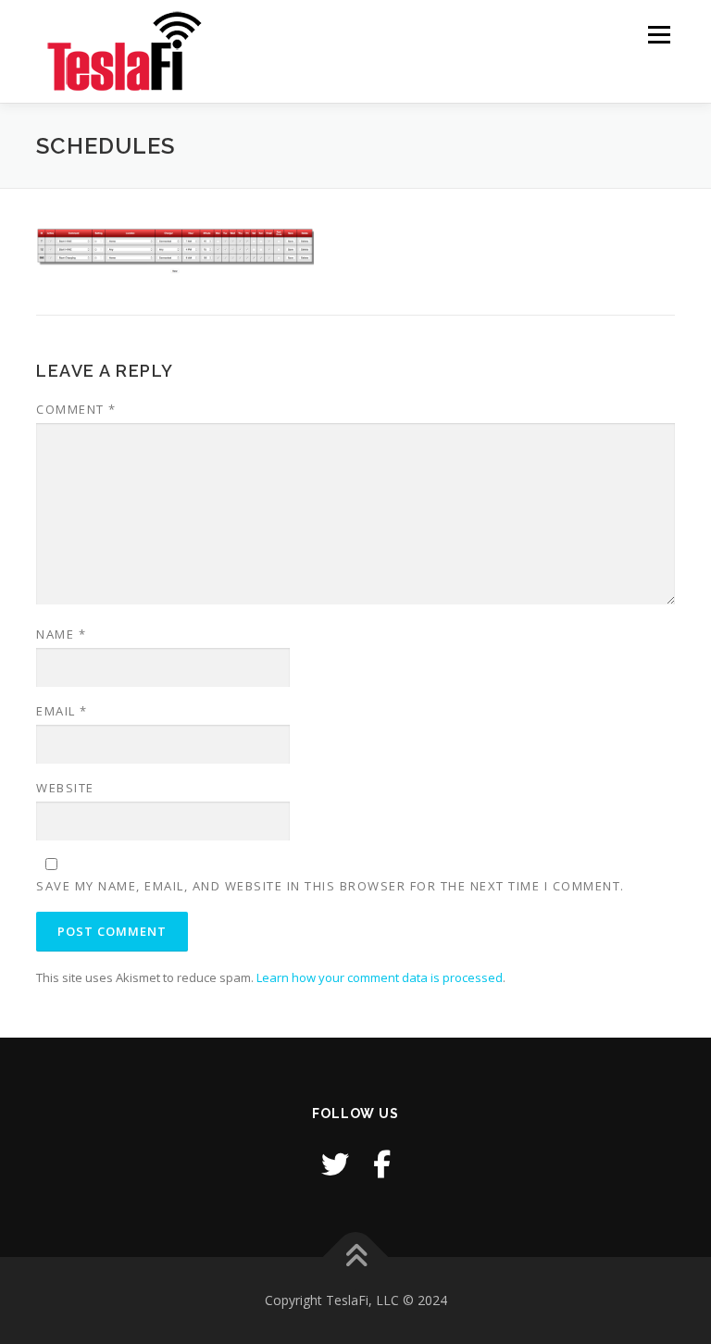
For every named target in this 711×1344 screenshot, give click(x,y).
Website (65, 787)
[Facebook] (382, 1164)
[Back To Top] (356, 1257)
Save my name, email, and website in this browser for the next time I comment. (330, 885)
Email (62, 711)
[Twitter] (335, 1164)
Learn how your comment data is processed (379, 977)
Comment (76, 409)
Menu (658, 34)
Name (61, 634)
